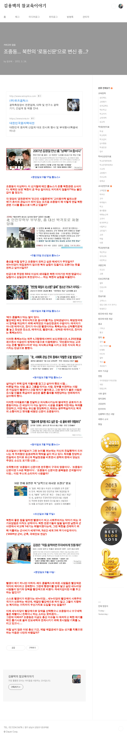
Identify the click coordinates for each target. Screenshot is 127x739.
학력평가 (103, 202)
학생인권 (103, 147)
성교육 (102, 122)
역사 (101, 362)
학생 (101, 131)
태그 (17, 16)
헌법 (100, 376)
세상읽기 (103, 366)
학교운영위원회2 (106, 165)
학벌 (101, 239)
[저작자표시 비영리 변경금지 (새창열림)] (43, 648)
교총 (101, 274)
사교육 (102, 169)
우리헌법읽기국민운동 (108, 380)
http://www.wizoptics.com (22, 96)
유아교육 (103, 256)
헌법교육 (103, 388)
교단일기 (103, 231)
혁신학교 (103, 110)
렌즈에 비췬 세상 (105, 319)
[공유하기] (18, 648)
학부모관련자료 (104, 156)
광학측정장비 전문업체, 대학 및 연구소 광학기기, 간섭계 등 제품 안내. (34, 106)
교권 (101, 235)
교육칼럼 (103, 190)
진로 (101, 291)
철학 (101, 283)
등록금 (102, 181)
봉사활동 (103, 210)
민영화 (102, 350)
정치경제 (102, 399)
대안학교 (103, 260)
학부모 (102, 194)
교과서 (102, 218)
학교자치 (103, 114)
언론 (101, 243)
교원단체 (102, 265)
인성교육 (103, 287)
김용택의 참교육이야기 (25, 6)
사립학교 (103, 227)
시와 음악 (102, 393)
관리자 (86, 16)
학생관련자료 (103, 127)
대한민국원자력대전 (22, 123)
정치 (100, 337)
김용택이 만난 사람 (106, 414)
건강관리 (102, 404)
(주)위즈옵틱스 (18, 100)
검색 (113, 6)
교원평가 (103, 102)
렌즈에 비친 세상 (105, 314)
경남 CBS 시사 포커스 (108, 305)
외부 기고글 (103, 371)
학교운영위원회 (106, 161)
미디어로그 (34, 16)
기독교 (102, 328)
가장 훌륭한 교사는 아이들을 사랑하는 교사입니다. (29, 680)
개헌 (101, 384)
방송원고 (103, 309)
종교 (100, 324)
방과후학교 (104, 223)
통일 (100, 424)
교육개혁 (103, 118)
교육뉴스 (103, 301)
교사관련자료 (104, 186)
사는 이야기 (104, 346)
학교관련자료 (103, 248)
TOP (120, 728)
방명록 (70, 16)
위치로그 (53, 16)
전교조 (102, 270)
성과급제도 (104, 106)
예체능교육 (104, 214)
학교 (101, 206)
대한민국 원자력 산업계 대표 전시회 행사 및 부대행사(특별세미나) (43, 129)
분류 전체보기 (104, 88)
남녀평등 (103, 143)
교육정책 (102, 93)
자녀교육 (103, 177)
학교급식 (103, 139)
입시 (101, 151)
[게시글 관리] (22, 648)
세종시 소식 (103, 419)
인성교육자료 (103, 279)
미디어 (102, 354)
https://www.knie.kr (19, 118)
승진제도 (103, 98)
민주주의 (102, 409)
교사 (101, 198)
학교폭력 (103, 135)
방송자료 (102, 296)
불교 (101, 332)
